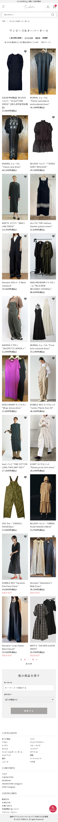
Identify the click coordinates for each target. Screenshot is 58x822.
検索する (29, 710)
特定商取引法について (10, 809)
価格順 (37, 38)
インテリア (34, 748)
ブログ (4, 774)
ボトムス (5, 748)
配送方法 (5, 799)
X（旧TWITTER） (8, 777)
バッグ (32, 739)
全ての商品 (6, 739)
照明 (31, 755)
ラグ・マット (34, 752)
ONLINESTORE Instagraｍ (12, 783)
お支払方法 (6, 802)
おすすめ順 (29, 38)
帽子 (3, 758)
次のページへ (46, 42)
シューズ (5, 761)
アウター (5, 742)
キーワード (8, 682)
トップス (5, 745)
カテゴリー (8, 694)
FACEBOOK (6, 780)
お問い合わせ (7, 805)
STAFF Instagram (8, 787)
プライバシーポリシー (10, 812)
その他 (32, 761)
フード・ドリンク (36, 758)
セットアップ (6, 755)
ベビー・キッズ (35, 745)
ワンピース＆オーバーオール (12, 752)
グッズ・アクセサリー (37, 742)
